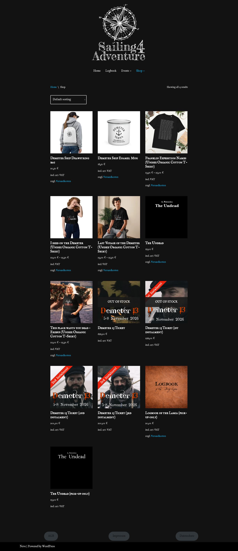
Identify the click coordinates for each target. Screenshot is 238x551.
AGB (51, 536)
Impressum (119, 536)
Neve (23, 546)
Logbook (110, 71)
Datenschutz (187, 536)
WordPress (48, 546)
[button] (130, 71)
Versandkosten (63, 181)
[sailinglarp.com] (119, 33)
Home (97, 71)
